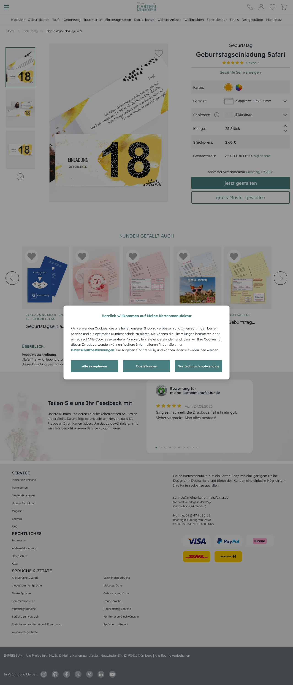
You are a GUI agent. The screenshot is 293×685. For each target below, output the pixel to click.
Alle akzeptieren (94, 366)
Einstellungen (146, 366)
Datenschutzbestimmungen (92, 350)
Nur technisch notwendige (198, 366)
